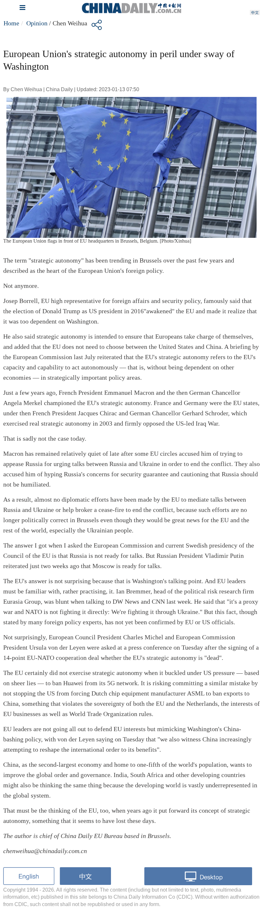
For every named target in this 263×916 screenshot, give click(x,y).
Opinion (36, 23)
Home (11, 23)
